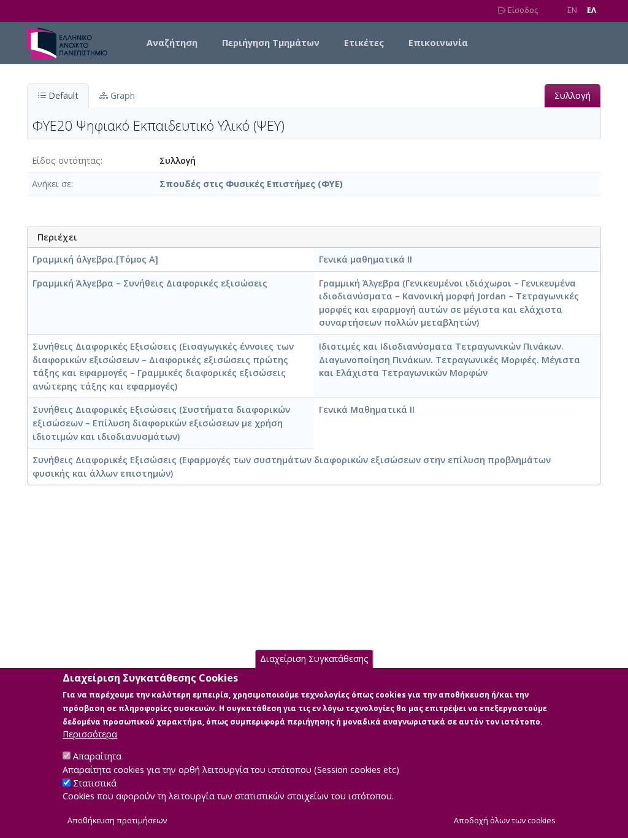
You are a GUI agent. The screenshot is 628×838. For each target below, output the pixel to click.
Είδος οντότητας (66, 160)
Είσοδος (522, 10)
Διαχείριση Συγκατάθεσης (314, 658)
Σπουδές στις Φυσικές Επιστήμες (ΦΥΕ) (251, 184)
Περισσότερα (90, 734)
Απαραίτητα (97, 756)
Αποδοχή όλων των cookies (505, 820)
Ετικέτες (364, 42)
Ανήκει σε (51, 184)
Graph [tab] (121, 95)
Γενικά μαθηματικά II (365, 259)
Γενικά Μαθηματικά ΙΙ (367, 409)
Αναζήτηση (172, 42)
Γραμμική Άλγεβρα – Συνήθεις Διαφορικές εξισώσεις (150, 283)
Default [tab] (62, 95)
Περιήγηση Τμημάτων (271, 42)
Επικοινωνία (438, 42)
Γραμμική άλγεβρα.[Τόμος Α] (95, 259)
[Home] (72, 43)
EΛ (591, 10)
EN (572, 10)
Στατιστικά (95, 783)
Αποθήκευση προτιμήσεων (117, 820)
